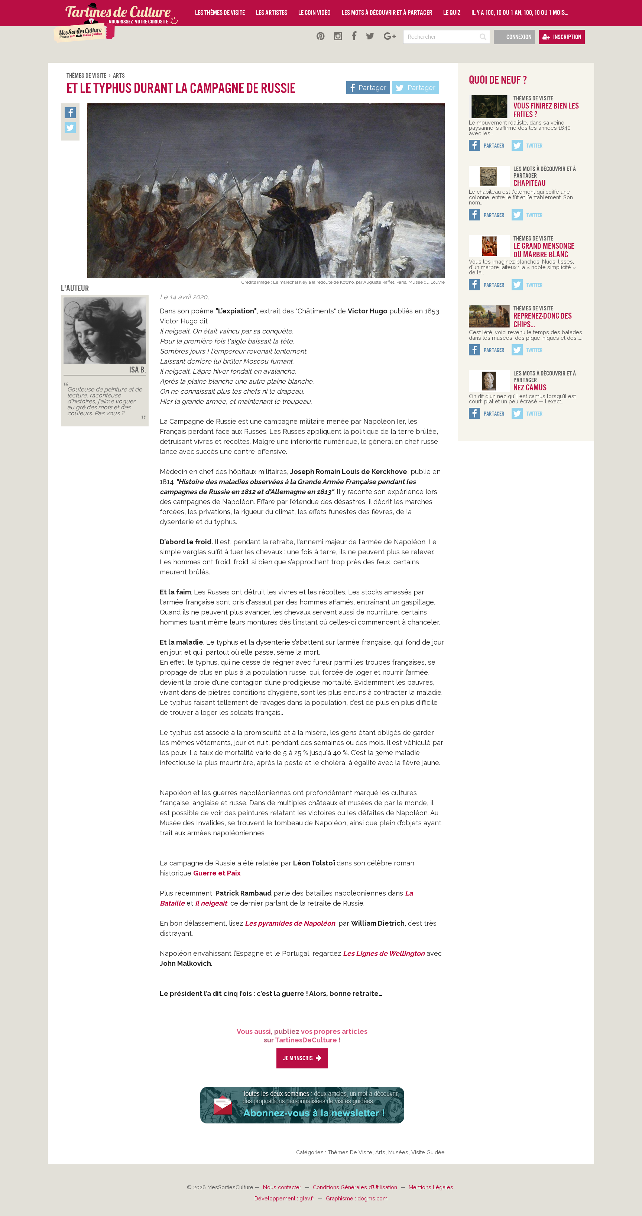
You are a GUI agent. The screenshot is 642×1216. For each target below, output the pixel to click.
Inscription (566, 37)
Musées (399, 1152)
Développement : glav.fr (285, 1198)
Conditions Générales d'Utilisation (356, 1187)
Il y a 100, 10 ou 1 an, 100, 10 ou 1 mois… (519, 13)
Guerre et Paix (217, 873)
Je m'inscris (298, 1058)
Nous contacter (283, 1187)
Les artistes (271, 13)
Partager (420, 87)
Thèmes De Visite (87, 76)
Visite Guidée (428, 1152)
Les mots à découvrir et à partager (387, 13)
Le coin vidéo (314, 13)
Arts (119, 76)
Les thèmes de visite (220, 13)
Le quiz (451, 13)
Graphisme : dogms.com (357, 1198)
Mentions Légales (431, 1187)
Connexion (518, 37)
